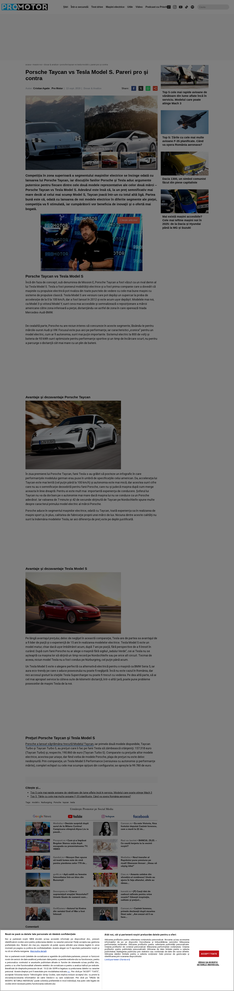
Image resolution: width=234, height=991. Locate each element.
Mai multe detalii (38, 951)
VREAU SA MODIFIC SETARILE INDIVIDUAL (208, 963)
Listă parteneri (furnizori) (117, 959)
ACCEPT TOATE (209, 953)
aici (68, 972)
